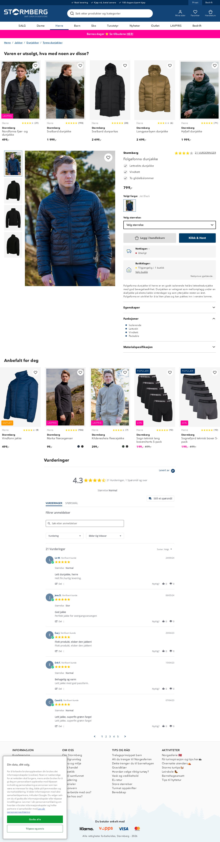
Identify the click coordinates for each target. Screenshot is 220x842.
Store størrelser (122, 784)
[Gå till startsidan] (26, 13)
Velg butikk (141, 272)
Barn (77, 25)
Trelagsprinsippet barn (127, 755)
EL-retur (117, 780)
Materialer (69, 784)
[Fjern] (148, 13)
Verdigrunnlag (71, 759)
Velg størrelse (135, 224)
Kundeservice (21, 755)
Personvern (69, 788)
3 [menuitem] (110, 736)
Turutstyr (113, 25)
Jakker (19, 42)
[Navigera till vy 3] (13, 218)
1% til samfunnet (73, 775)
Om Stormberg (72, 755)
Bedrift (196, 25)
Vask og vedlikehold (125, 775)
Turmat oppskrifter (124, 788)
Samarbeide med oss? (76, 792)
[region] (35, 797)
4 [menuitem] (114, 736)
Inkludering (69, 780)
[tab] (160, 499)
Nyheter (135, 25)
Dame (41, 25)
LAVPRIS (176, 25)
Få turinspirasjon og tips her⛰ (182, 759)
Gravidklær (119, 767)
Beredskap (119, 792)
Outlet (155, 25)
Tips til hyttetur (172, 780)
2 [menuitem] (106, 736)
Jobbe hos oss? (72, 796)
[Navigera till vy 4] (13, 245)
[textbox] (173, 550)
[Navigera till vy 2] (13, 191)
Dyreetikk (68, 771)
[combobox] (65, 536)
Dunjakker (32, 42)
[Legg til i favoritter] (35, 65)
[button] (60, 583)
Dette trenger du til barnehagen (133, 763)
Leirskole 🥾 (170, 771)
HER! (130, 34)
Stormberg (131, 152)
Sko (93, 25)
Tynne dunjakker (52, 42)
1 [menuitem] (102, 736)
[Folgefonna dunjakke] (129, 205)
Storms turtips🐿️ (173, 767)
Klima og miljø (71, 763)
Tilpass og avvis (35, 828)
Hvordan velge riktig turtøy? (130, 771)
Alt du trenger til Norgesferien (132, 759)
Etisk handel (70, 767)
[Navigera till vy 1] (13, 163)
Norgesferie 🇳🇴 (172, 755)
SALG (22, 25)
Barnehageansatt (173, 775)
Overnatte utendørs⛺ (176, 763)
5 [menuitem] (118, 736)
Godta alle (35, 819)
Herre (59, 25)
